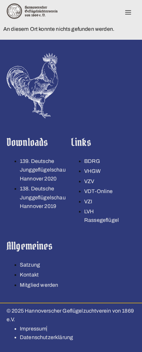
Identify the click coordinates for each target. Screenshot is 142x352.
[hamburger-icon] (128, 13)
